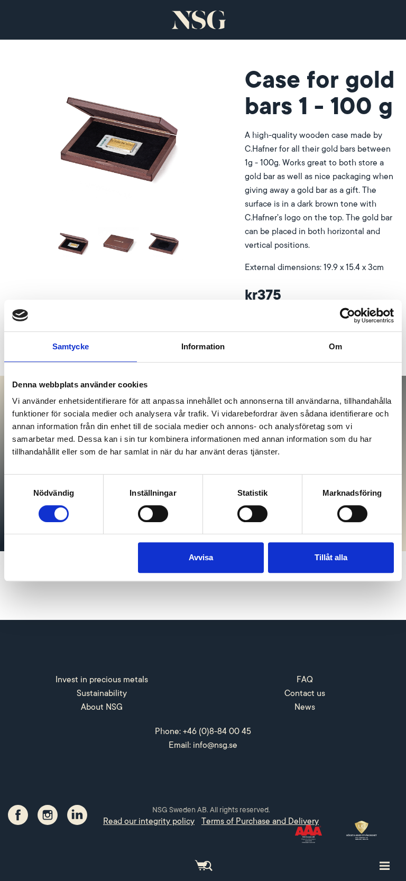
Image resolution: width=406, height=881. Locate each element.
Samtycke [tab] (70, 346)
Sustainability (102, 693)
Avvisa (201, 557)
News (304, 707)
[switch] (153, 513)
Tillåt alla (331, 557)
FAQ (305, 679)
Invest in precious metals (102, 679)
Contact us (304, 693)
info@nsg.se (215, 745)
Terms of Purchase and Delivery (260, 821)
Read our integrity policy (149, 821)
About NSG (102, 707)
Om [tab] (335, 346)
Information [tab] (203, 346)
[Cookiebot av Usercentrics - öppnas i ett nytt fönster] (347, 315)
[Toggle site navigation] (385, 865)
